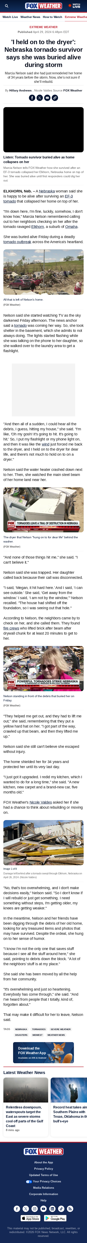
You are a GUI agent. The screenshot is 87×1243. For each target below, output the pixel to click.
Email (47, 98)
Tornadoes (39, 1029)
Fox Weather (43, 6)
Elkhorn (37, 227)
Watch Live (10, 17)
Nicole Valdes (41, 802)
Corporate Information (43, 1194)
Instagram (34, 1209)
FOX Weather (72, 90)
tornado (20, 325)
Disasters (21, 1035)
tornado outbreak (17, 242)
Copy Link (55, 98)
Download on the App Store (30, 1218)
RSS (70, 1209)
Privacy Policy (43, 1168)
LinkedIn (52, 1209)
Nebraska (47, 191)
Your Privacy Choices (47, 1181)
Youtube (43, 1209)
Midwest (37, 1035)
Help (43, 1200)
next (78, 842)
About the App (43, 1162)
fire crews (11, 628)
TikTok (61, 1209)
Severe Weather (61, 1029)
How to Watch (52, 17)
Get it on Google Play (55, 1218)
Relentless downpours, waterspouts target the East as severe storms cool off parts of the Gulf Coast (24, 1116)
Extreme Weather (43, 27)
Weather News (30, 17)
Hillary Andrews (20, 90)
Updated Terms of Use (43, 1175)
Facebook (32, 98)
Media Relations (43, 1187)
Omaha (71, 227)
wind (45, 444)
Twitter (40, 98)
